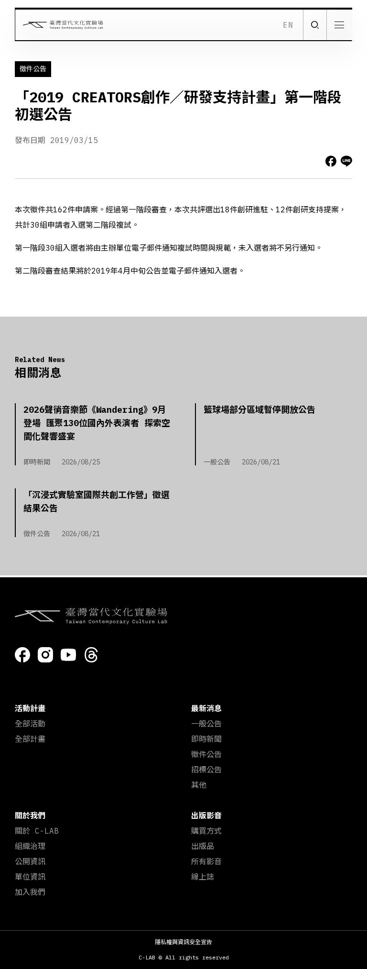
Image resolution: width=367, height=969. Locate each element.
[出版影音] (340, 217)
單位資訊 (30, 876)
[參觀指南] (340, 121)
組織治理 (30, 846)
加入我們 (30, 892)
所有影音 (206, 861)
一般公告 (206, 723)
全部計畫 (30, 739)
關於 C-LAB (37, 831)
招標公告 (206, 769)
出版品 (202, 846)
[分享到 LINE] (346, 161)
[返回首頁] (59, 25)
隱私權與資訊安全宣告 (183, 942)
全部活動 (30, 723)
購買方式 (206, 831)
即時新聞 (206, 739)
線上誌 (202, 876)
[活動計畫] (340, 56)
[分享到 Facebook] (331, 161)
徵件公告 (206, 754)
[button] (314, 25)
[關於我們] (340, 185)
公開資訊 (30, 861)
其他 (198, 785)
